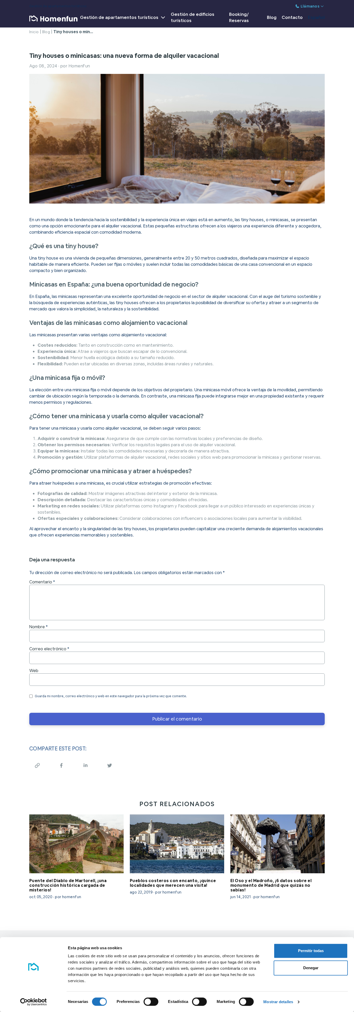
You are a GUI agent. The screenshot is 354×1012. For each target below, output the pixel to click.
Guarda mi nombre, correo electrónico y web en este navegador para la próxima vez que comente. (111, 696)
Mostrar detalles (278, 1002)
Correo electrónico (49, 649)
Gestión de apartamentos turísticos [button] (119, 17)
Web (33, 670)
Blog (272, 17)
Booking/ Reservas (239, 17)
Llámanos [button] (310, 6)
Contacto (292, 17)
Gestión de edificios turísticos (192, 17)
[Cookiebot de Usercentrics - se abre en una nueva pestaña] (33, 1002)
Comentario (42, 582)
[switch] (151, 1001)
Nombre (38, 627)
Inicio (34, 32)
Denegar (310, 968)
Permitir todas (311, 950)
